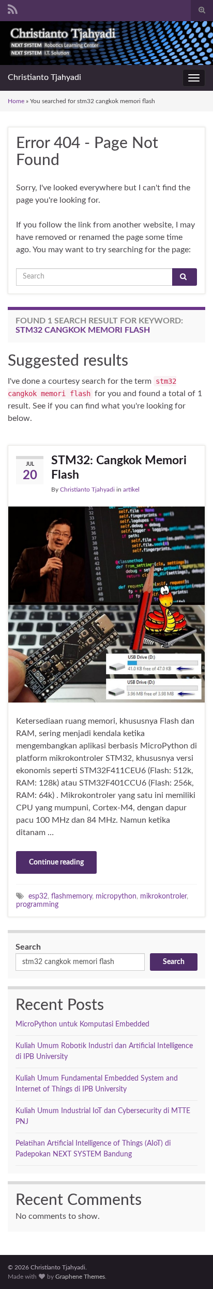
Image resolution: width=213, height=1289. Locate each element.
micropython (116, 896)
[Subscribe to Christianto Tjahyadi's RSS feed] (13, 9)
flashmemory (71, 896)
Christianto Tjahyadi (44, 77)
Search (28, 947)
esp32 (38, 896)
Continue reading (56, 862)
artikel (131, 489)
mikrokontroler (163, 896)
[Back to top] (190, 1266)
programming (37, 904)
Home (16, 101)
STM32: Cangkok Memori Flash (119, 467)
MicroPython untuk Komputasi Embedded (82, 1024)
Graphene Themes (80, 1277)
